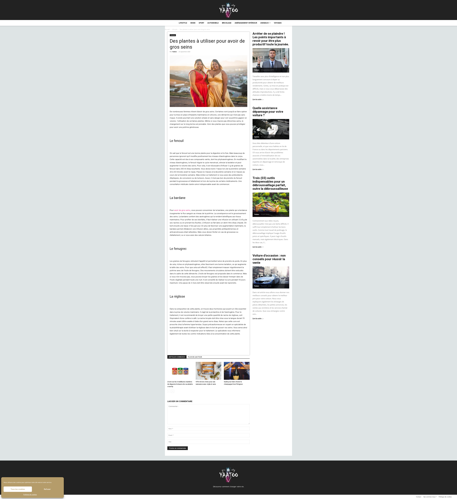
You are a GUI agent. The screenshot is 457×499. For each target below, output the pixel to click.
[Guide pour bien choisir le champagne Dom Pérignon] (237, 371)
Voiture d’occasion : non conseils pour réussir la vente (269, 259)
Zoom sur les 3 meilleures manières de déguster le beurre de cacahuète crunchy (180, 384)
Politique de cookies (30, 494)
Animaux (264, 23)
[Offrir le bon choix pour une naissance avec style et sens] (208, 371)
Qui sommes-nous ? (429, 497)
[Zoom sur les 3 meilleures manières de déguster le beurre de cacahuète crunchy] (180, 371)
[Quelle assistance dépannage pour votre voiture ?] (271, 129)
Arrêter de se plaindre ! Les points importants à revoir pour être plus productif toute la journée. (271, 39)
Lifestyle (183, 23)
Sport (201, 23)
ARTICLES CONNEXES (177, 357)
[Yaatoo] (228, 10)
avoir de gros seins (182, 210)
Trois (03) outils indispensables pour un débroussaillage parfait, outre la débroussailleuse (270, 183)
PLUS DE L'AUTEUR (195, 357)
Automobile (213, 23)
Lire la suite (257, 99)
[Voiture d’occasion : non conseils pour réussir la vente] (271, 277)
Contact (418, 497)
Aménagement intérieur (246, 23)
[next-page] (172, 391)
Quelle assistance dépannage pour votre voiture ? (268, 111)
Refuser (47, 489)
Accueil (167, 29)
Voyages (278, 23)
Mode (192, 23)
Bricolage (226, 23)
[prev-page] (168, 391)
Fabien (174, 52)
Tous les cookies (18, 489)
